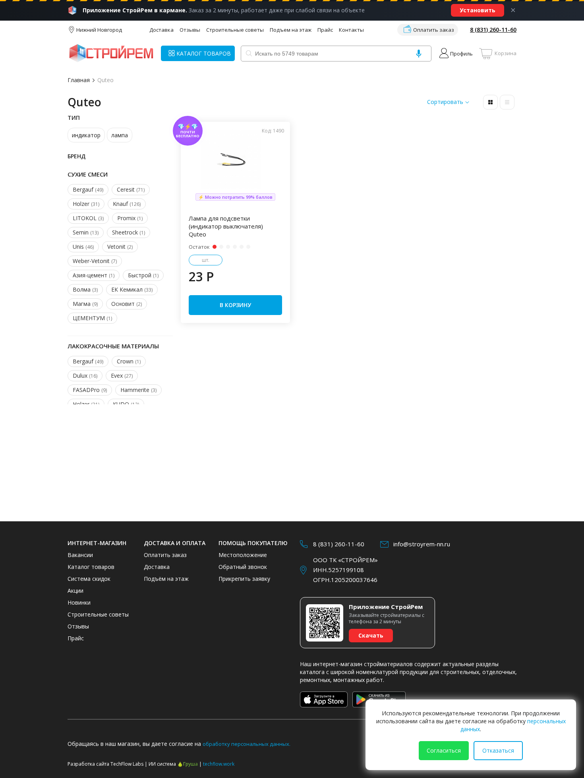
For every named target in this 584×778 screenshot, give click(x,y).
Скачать (370, 635)
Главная (79, 80)
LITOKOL (88, 218)
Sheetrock (128, 232)
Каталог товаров (91, 567)
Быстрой (143, 275)
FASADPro (90, 390)
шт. (205, 260)
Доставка (161, 29)
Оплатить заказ (433, 29)
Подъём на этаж (166, 578)
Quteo (105, 80)
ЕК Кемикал (132, 289)
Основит (126, 303)
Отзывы (190, 29)
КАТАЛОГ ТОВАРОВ (203, 53)
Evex (122, 375)
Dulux (85, 375)
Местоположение (243, 555)
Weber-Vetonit (95, 261)
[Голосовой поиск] (418, 53)
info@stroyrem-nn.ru (421, 544)
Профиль (461, 53)
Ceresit (131, 189)
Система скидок (89, 578)
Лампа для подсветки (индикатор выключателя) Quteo (226, 226)
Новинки (79, 602)
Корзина (505, 53)
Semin (86, 232)
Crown (129, 361)
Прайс (325, 29)
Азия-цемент (93, 275)
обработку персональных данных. (246, 743)
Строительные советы (235, 29)
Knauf (127, 203)
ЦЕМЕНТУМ (92, 318)
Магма (85, 303)
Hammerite (138, 390)
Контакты (351, 29)
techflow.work (218, 764)
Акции (75, 590)
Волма (85, 289)
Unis (83, 246)
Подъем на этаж (290, 29)
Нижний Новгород (99, 29)
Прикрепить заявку (244, 578)
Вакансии (80, 555)
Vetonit (120, 246)
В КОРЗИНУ (235, 305)
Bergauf (88, 189)
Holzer (86, 203)
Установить (477, 10)
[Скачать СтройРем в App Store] (324, 699)
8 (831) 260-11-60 (493, 29)
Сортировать (445, 102)
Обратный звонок (243, 567)
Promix (130, 218)
